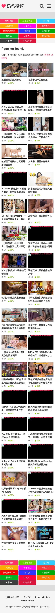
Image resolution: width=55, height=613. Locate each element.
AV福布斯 (27, 41)
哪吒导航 (46, 36)
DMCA (27, 597)
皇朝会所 (46, 31)
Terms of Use (27, 600)
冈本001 (9, 41)
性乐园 (9, 36)
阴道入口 (27, 36)
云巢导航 (27, 26)
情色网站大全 (9, 31)
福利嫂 (27, 31)
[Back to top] (49, 607)
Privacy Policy (42, 597)
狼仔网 (46, 21)
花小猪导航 (27, 21)
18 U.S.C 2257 (12, 597)
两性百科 (46, 26)
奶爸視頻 (15, 6)
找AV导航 (9, 21)
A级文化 (9, 26)
